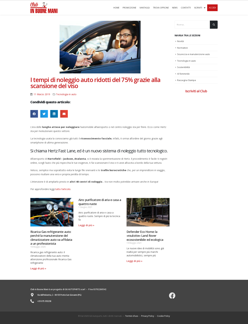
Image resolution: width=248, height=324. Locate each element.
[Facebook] (172, 295)
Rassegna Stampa (186, 80)
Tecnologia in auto (66, 94)
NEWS (174, 7)
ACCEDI (212, 7)
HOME (116, 7)
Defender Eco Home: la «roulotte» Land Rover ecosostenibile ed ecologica (145, 236)
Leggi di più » (38, 268)
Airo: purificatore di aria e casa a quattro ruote (99, 202)
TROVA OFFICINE (161, 7)
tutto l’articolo (63, 189)
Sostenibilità (183, 67)
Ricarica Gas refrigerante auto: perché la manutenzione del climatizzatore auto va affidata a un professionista (51, 238)
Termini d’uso (131, 316)
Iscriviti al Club (196, 91)
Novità (180, 41)
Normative (182, 47)
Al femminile (183, 73)
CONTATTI (186, 7)
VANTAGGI (145, 7)
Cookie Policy (163, 316)
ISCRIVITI (198, 7)
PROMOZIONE (129, 7)
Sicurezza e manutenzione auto (193, 54)
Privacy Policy (147, 316)
